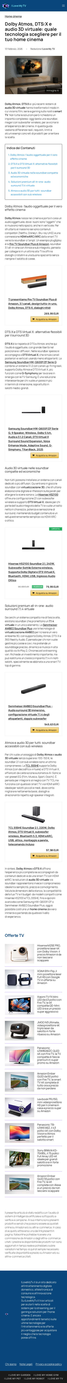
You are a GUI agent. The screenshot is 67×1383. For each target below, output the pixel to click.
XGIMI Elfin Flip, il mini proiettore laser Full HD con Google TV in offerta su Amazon (49, 977)
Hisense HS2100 (48, 494)
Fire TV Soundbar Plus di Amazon (29, 244)
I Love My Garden (19, 1375)
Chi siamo (10, 1364)
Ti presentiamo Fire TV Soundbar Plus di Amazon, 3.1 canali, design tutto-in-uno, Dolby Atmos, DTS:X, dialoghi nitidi (32, 304)
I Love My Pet (12, 1378)
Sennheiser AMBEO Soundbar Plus (31, 626)
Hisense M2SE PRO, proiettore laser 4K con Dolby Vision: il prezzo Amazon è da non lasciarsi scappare (49, 953)
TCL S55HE (32, 765)
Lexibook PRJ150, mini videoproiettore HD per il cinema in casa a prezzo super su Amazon (49, 1105)
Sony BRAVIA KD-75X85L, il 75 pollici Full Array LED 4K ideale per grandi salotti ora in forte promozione (48, 1158)
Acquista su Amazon (46, 319)
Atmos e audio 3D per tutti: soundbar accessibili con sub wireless (31, 192)
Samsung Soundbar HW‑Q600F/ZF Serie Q (30, 362)
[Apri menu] (63, 6)
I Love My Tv (55, 1378)
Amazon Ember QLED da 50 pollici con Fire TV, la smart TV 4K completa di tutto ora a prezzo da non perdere (49, 1081)
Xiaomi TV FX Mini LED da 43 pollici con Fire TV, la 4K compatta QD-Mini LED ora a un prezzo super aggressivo (49, 1004)
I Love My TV (18, 5)
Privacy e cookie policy (49, 1364)
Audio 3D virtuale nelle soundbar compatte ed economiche (34, 174)
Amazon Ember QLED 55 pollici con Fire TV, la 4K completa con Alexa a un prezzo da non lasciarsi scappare (49, 1183)
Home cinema (13, 16)
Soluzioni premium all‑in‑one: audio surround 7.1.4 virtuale (31, 183)
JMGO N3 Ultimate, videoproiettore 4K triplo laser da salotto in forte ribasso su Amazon (48, 1028)
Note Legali (26, 1364)
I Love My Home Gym (46, 1375)
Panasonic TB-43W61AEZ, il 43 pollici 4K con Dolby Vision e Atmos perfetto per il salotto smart (49, 1132)
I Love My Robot (34, 1378)
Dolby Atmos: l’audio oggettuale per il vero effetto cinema (33, 156)
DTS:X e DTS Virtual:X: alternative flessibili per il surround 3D (34, 165)
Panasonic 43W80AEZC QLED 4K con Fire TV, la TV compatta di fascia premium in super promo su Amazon (49, 1055)
